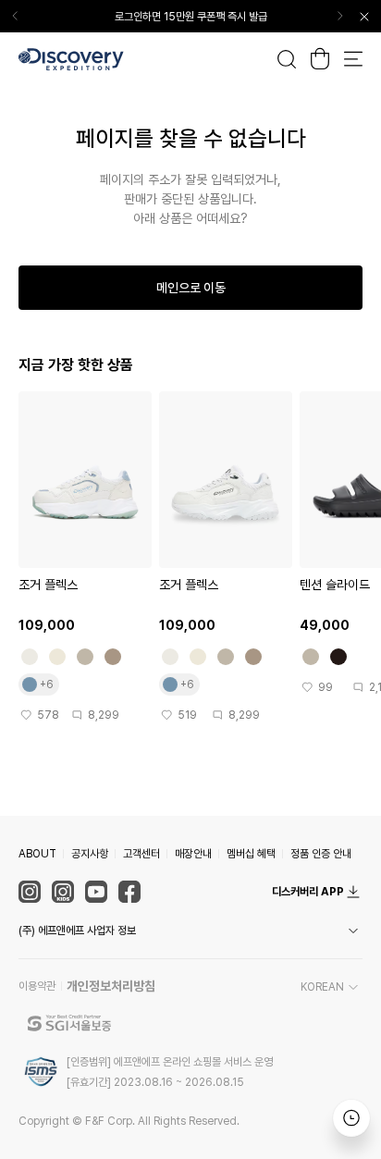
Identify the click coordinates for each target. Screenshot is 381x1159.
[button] (190, 930)
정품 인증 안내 (320, 853)
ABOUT (37, 853)
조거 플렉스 (48, 584)
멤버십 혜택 (251, 853)
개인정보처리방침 (111, 986)
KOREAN (322, 986)
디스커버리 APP (308, 891)
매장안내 (193, 853)
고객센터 (141, 853)
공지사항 (89, 853)
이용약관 (36, 986)
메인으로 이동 (191, 287)
